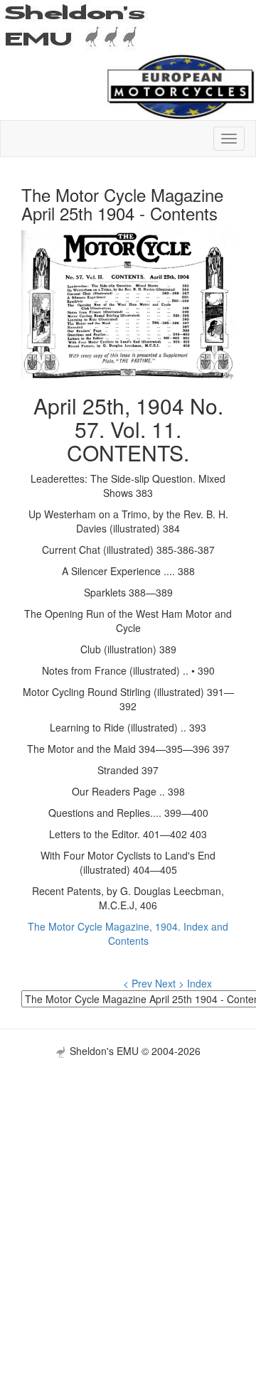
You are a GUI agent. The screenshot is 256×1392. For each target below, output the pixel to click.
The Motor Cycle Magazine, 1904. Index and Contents (128, 933)
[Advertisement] (128, 1186)
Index (199, 983)
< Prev (137, 983)
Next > (169, 983)
